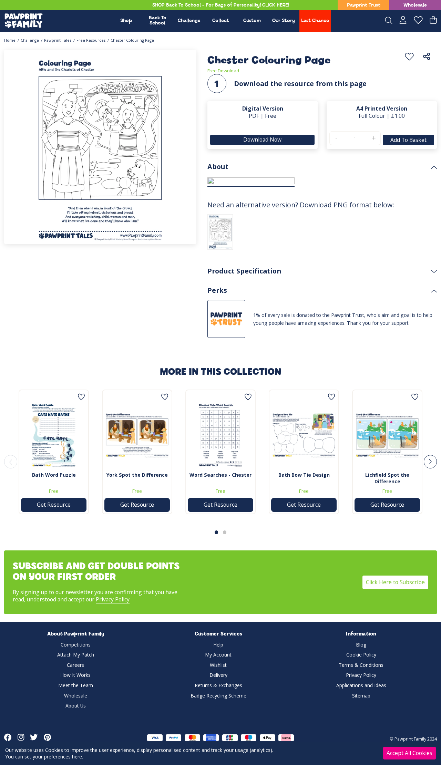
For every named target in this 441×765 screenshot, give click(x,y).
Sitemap (361, 695)
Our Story (283, 20)
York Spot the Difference (137, 475)
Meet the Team (75, 685)
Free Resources (90, 40)
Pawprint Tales (57, 40)
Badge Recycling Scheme (218, 695)
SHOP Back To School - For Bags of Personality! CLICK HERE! (220, 5)
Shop (126, 20)
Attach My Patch (75, 654)
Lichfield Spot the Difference (387, 478)
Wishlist (218, 665)
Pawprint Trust (363, 5)
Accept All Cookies (409, 753)
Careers (75, 665)
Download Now (263, 139)
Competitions (76, 644)
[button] (216, 532)
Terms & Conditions (361, 665)
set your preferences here (53, 756)
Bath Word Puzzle (54, 475)
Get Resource (54, 504)
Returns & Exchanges (218, 685)
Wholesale (415, 5)
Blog (361, 644)
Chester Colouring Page (132, 40)
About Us (75, 705)
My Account (218, 654)
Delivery (218, 675)
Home (10, 40)
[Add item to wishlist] (409, 57)
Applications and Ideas (361, 685)
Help (218, 644)
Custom (252, 20)
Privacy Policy (113, 599)
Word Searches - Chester (220, 475)
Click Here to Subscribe (395, 582)
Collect (220, 20)
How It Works (75, 675)
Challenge (189, 20)
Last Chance (315, 20)
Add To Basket (408, 140)
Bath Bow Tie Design (304, 475)
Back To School (157, 20)
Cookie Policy (361, 654)
